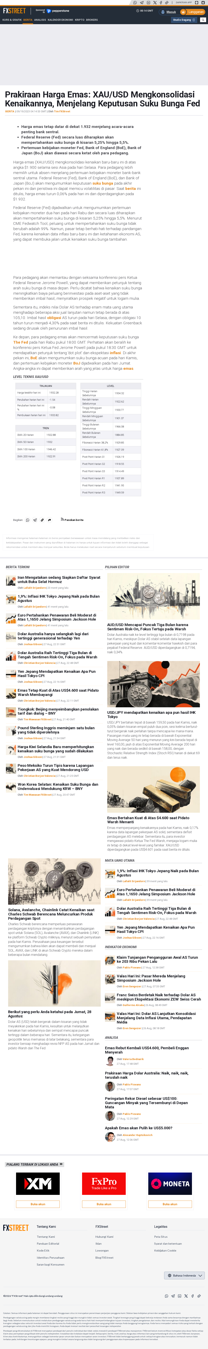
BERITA (9, 111)
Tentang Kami (46, 1227)
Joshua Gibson (33, 644)
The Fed (20, 342)
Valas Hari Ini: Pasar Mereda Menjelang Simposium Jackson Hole (151, 978)
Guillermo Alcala (133, 1005)
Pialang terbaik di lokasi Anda (33, 1164)
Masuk (171, 12)
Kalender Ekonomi (60, 19)
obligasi (54, 317)
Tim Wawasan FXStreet (37, 719)
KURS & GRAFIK (12, 19)
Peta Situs (161, 1236)
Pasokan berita (73, 519)
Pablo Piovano (132, 967)
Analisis (40, 19)
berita (130, 188)
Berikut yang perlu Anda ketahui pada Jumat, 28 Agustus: (49, 1013)
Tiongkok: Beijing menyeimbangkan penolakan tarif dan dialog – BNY (58, 711)
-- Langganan (194, 12)
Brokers (92, 19)
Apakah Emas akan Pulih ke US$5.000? (138, 1128)
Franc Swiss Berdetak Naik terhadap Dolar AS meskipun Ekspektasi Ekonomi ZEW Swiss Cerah (159, 997)
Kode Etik (43, 1250)
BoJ (76, 363)
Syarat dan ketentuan (168, 1243)
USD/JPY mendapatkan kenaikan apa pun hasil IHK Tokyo (151, 714)
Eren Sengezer (132, 986)
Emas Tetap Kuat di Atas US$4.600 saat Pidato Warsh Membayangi (58, 692)
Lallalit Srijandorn (35, 587)
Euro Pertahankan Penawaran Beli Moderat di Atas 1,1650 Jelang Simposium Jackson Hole (57, 617)
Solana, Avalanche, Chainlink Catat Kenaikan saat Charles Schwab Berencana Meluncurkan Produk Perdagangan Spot (51, 914)
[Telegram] (142, 2)
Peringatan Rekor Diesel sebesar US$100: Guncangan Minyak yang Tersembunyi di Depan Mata (146, 1102)
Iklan (98, 1243)
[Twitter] (155, 2)
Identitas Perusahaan (50, 1257)
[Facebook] (161, 2)
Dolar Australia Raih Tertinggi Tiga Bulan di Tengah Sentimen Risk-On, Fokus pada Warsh (57, 654)
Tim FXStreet (62, 111)
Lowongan (102, 1250)
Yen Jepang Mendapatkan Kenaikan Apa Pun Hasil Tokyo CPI (57, 673)
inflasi (115, 353)
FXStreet (9, 8)
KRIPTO (79, 19)
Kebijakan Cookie (165, 1250)
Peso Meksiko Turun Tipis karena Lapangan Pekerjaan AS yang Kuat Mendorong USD (55, 767)
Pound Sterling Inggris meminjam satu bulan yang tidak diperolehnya (56, 730)
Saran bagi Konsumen (50, 1264)
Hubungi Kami (104, 1236)
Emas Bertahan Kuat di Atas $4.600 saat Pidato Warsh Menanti (148, 820)
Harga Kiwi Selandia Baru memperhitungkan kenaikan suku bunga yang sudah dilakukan (56, 748)
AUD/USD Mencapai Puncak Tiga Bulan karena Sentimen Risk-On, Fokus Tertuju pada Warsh (147, 626)
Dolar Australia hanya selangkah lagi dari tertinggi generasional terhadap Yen (53, 636)
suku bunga (102, 183)
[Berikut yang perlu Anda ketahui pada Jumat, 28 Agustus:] (54, 983)
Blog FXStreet (104, 1257)
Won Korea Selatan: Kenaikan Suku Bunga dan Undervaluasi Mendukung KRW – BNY (58, 786)
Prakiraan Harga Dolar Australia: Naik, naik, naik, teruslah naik (146, 1075)
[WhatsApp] (135, 2)
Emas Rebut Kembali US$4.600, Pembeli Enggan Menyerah (147, 1050)
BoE (33, 358)
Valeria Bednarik (133, 1059)
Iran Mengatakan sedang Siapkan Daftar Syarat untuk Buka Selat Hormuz (59, 579)
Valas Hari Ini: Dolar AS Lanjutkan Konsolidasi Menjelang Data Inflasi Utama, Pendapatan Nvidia (156, 1017)
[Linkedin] (148, 2)
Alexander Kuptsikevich (137, 1135)
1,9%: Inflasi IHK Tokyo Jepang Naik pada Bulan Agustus (59, 598)
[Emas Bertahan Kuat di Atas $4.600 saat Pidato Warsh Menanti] (153, 789)
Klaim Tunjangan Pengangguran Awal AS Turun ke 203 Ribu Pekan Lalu (157, 959)
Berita (27, 19)
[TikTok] (166, 2)
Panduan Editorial (48, 1243)
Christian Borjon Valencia (39, 662)
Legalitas (160, 1227)
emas (128, 368)
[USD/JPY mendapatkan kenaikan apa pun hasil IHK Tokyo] (153, 684)
